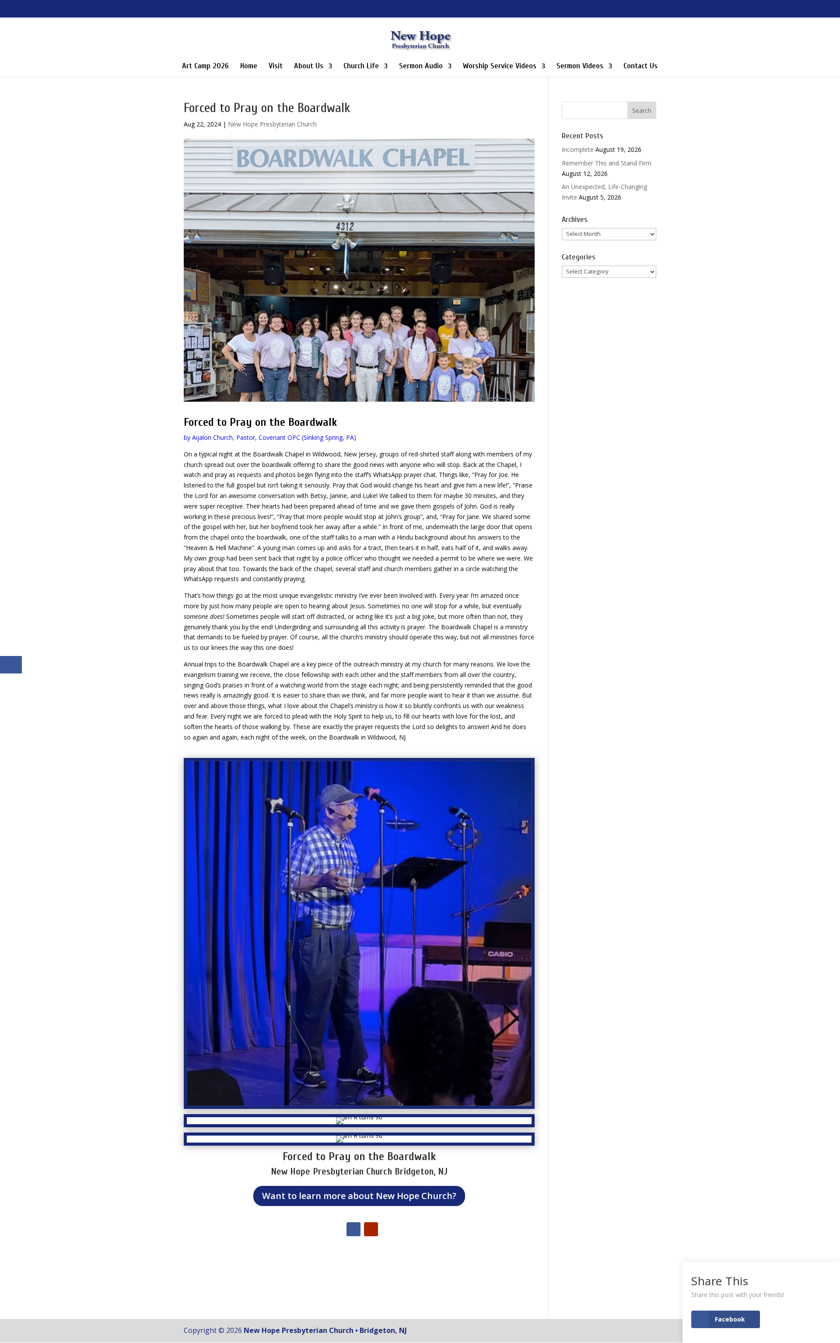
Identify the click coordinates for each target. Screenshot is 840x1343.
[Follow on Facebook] (353, 1229)
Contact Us (640, 66)
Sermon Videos (579, 66)
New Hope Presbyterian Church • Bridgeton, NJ (325, 1330)
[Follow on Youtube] (371, 1229)
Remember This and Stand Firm (606, 163)
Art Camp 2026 (205, 66)
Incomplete (578, 149)
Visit (276, 66)
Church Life (361, 66)
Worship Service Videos (499, 66)
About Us (308, 66)
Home (248, 66)
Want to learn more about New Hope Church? (359, 1196)
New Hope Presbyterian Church (272, 124)
